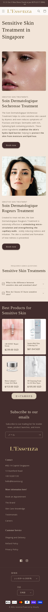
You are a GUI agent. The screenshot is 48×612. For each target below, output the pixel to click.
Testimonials (11, 514)
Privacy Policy (11, 549)
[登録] (40, 435)
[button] (3, 11)
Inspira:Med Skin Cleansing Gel (33, 344)
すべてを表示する (24, 396)
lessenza (18, 607)
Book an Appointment (15, 496)
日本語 (22, 592)
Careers (9, 520)
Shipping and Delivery (15, 537)
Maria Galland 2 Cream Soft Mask (11, 382)
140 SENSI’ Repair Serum (11, 345)
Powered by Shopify (31, 607)
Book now (11, 145)
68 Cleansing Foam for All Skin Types (34, 382)
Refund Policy (11, 543)
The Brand (10, 502)
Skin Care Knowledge (15, 508)
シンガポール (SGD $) (23, 578)
